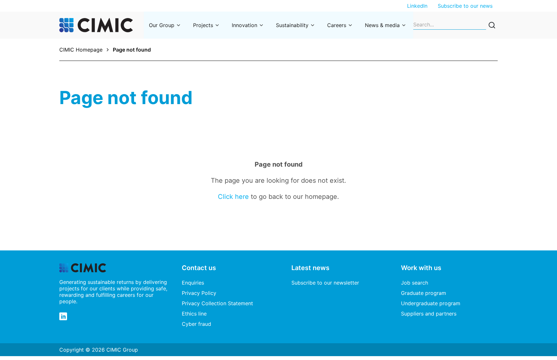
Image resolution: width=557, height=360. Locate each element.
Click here (233, 196)
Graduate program (423, 293)
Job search (414, 282)
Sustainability (292, 25)
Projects (203, 25)
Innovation (244, 25)
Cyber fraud (196, 324)
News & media (382, 25)
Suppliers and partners (428, 313)
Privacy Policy (199, 293)
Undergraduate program (430, 303)
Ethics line (194, 313)
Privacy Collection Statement (217, 303)
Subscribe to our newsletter (325, 282)
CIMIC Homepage (81, 49)
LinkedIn (417, 6)
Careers (336, 25)
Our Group (161, 25)
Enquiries (193, 282)
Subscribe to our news (465, 6)
